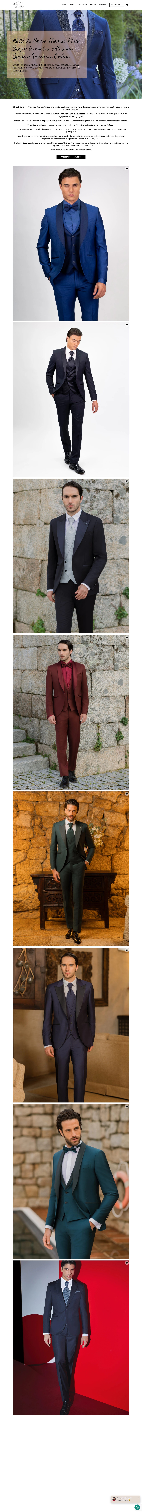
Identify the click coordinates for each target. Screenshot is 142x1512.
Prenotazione (116, 5)
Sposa (64, 5)
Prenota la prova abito (71, 157)
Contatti (102, 5)
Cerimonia (83, 5)
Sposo (73, 5)
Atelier (93, 5)
